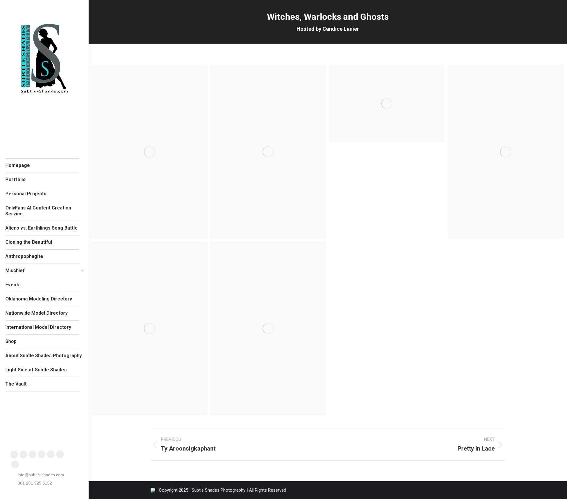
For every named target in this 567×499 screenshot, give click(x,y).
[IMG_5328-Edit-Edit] (149, 152)
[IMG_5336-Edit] (387, 103)
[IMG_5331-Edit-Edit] (268, 152)
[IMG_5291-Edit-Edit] (149, 328)
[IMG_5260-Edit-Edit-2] (505, 152)
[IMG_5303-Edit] (268, 328)
